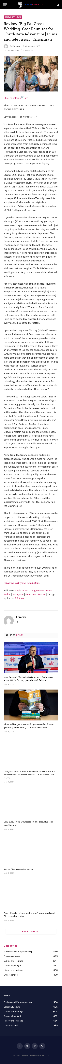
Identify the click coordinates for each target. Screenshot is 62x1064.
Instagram (18, 594)
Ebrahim (16, 46)
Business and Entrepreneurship (18, 952)
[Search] (57, 4)
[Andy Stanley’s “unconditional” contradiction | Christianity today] (31, 893)
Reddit (7, 594)
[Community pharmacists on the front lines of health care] (31, 802)
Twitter (42, 594)
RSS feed (20, 598)
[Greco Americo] (31, 4)
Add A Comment (31, 931)
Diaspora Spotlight (12, 965)
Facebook (30, 594)
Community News (13, 17)
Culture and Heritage (13, 961)
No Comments (12, 50)
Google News (37, 590)
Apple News (21, 590)
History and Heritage (13, 970)
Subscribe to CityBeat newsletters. (22, 583)
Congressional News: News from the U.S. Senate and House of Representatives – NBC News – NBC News (30, 774)
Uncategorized (11, 975)
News (49, 590)
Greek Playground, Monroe (18, 868)
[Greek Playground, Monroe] (31, 849)
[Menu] (5, 4)
